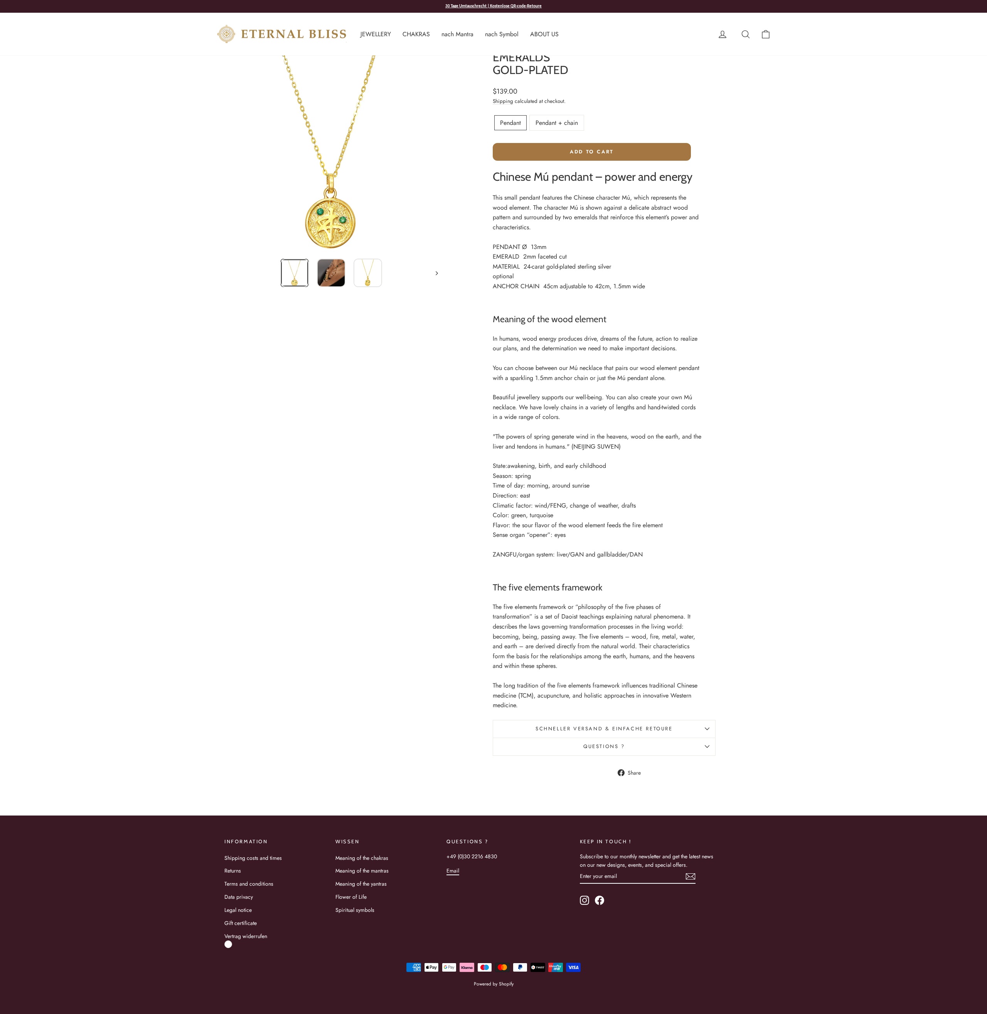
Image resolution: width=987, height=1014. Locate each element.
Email (452, 870)
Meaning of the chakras (361, 858)
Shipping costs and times (253, 858)
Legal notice (238, 910)
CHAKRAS (416, 34)
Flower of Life (351, 897)
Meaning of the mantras (362, 870)
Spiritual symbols (354, 910)
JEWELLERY (375, 34)
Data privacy (238, 897)
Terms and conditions (248, 884)
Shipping (503, 101)
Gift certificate (240, 923)
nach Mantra (457, 34)
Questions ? (604, 746)
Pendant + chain (557, 122)
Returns (232, 870)
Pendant (510, 122)
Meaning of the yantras (361, 884)
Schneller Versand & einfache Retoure (604, 728)
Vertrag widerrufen (245, 936)
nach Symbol (502, 34)
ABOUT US (544, 34)
